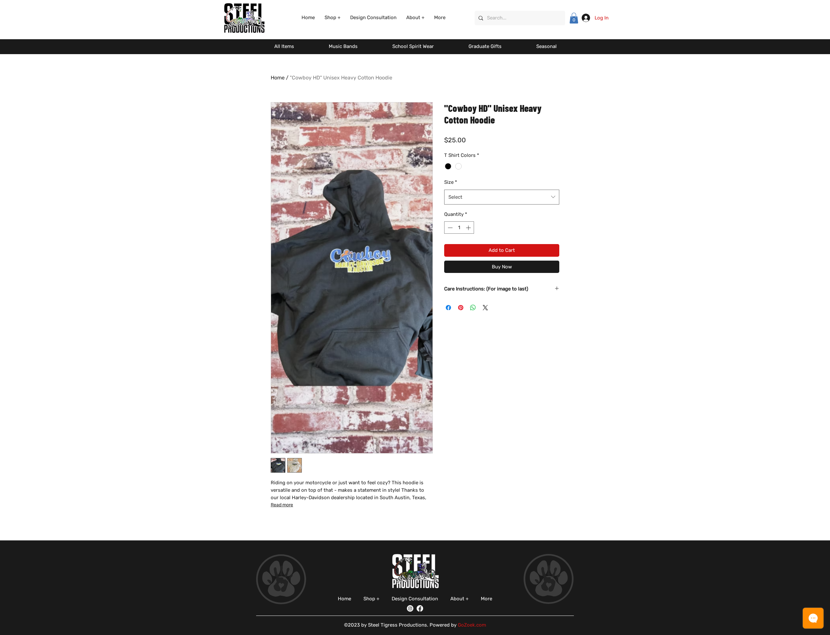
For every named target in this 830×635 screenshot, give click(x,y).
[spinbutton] (459, 228)
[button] (332, 17)
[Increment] (469, 228)
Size (450, 182)
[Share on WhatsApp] (473, 308)
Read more (282, 505)
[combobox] (501, 197)
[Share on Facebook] (448, 308)
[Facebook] (420, 608)
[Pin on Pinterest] (461, 308)
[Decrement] (449, 228)
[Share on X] (485, 308)
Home (278, 78)
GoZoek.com (472, 625)
